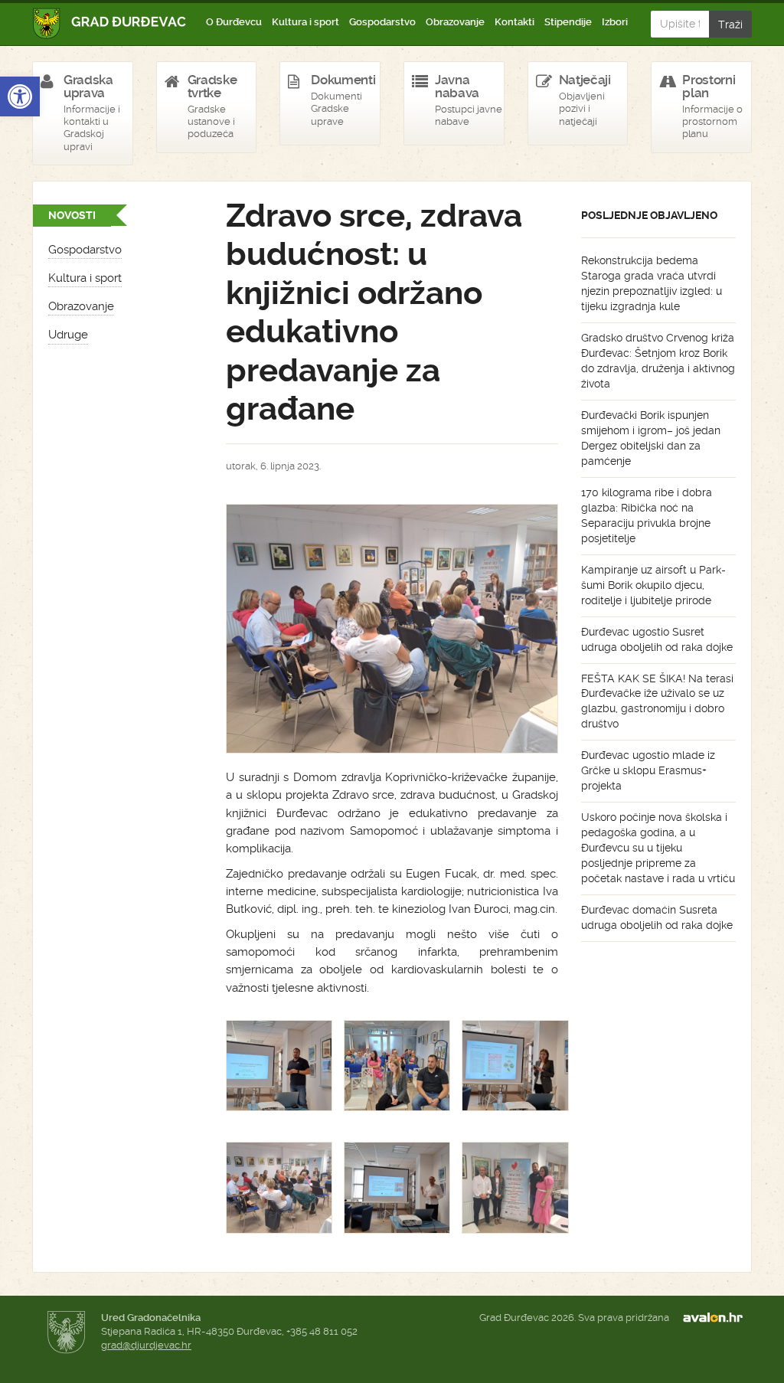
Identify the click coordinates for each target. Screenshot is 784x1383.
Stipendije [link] (568, 22)
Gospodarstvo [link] (382, 22)
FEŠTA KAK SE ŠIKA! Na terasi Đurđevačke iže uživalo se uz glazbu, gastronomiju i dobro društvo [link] (657, 701)
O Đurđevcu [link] (234, 22)
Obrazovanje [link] (455, 22)
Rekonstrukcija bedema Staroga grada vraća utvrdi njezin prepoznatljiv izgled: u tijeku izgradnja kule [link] (651, 283)
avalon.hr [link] (717, 1318)
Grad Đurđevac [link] (110, 23)
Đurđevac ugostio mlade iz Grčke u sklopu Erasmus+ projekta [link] (648, 770)
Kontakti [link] (514, 22)
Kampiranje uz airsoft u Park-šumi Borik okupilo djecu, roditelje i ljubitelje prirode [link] (653, 585)
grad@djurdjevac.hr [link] (146, 1345)
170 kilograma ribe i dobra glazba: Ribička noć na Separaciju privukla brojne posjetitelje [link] (646, 515)
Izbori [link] (615, 22)
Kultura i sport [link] (305, 22)
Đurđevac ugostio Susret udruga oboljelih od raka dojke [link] (657, 639)
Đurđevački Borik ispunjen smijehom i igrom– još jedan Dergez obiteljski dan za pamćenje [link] (650, 438)
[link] (20, 96)
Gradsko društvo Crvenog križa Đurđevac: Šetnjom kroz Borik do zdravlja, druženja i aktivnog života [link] (658, 361)
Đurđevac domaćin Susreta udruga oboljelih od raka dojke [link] (657, 917)
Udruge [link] (68, 335)
